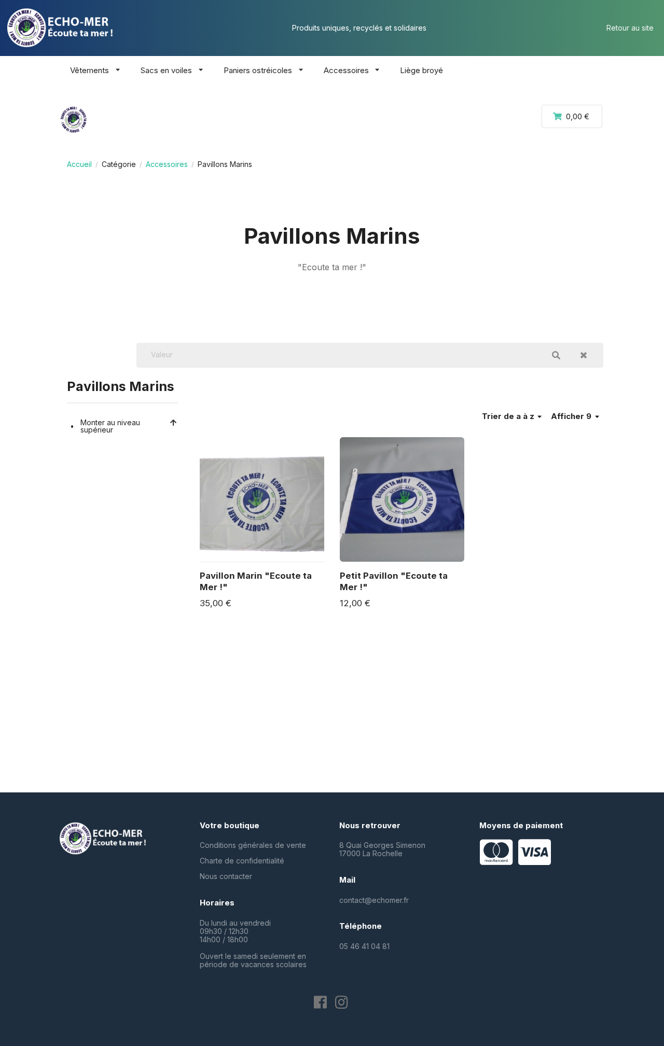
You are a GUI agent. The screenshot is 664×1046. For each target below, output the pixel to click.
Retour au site (630, 27)
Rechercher (556, 355)
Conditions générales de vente (253, 845)
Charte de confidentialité (242, 860)
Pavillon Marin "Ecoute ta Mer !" (256, 581)
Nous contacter (226, 876)
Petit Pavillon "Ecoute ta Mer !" (394, 581)
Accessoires (167, 164)
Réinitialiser (583, 355)
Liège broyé (421, 70)
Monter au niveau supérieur (110, 426)
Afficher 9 (572, 416)
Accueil (79, 164)
